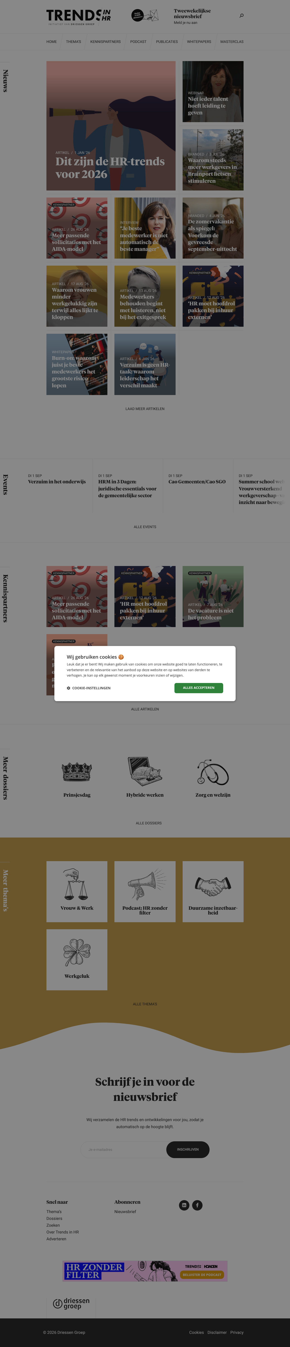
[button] (89, 688)
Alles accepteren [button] (199, 688)
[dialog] (145, 673)
